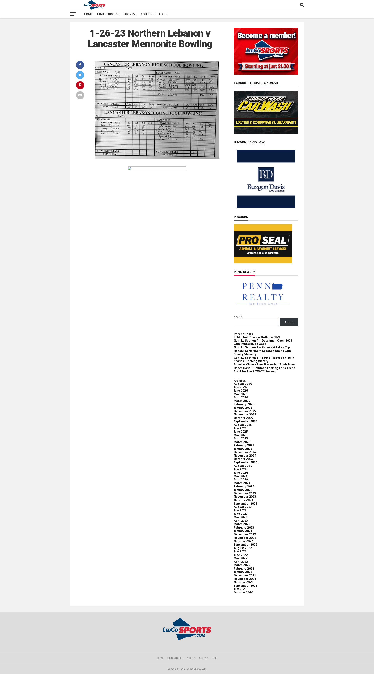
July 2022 (240, 551)
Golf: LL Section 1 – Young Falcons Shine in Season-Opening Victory (264, 359)
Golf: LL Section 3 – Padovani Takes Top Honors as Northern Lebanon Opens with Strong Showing (262, 350)
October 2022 (243, 541)
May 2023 (240, 517)
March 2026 (242, 400)
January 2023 (243, 530)
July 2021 (240, 588)
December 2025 (245, 411)
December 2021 (245, 575)
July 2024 (240, 469)
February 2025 (244, 445)
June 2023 (241, 513)
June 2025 (241, 431)
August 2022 (243, 547)
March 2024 (242, 482)
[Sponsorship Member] (266, 73)
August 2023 (243, 506)
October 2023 (243, 500)
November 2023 (245, 496)
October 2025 (243, 417)
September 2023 (245, 503)
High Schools (107, 14)
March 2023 (242, 523)
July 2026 (240, 387)
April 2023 (241, 520)
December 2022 (245, 534)
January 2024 (243, 489)
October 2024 (243, 459)
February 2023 (244, 527)
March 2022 (242, 565)
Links (163, 14)
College (147, 14)
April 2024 (241, 479)
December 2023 (245, 493)
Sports (129, 14)
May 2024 (240, 476)
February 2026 (244, 404)
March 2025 (242, 441)
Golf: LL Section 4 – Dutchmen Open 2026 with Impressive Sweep (263, 342)
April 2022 (241, 561)
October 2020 (243, 592)
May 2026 (240, 394)
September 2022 (245, 544)
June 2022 (241, 554)
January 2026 (243, 407)
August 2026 (243, 383)
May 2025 (240, 435)
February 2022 (244, 568)
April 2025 (241, 438)
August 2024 (243, 465)
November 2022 (245, 537)
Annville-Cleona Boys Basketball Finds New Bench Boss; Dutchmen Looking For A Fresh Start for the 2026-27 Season (264, 367)
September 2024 (245, 462)
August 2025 (243, 424)
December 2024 (245, 452)
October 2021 (243, 582)
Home (88, 14)
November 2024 (245, 455)
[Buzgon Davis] (266, 207)
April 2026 (241, 397)
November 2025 (245, 414)
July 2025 (240, 428)
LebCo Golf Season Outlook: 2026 (257, 337)
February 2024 (244, 486)
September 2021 (245, 585)
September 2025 (245, 421)
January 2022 (243, 571)
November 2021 (245, 578)
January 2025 (243, 448)
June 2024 (241, 472)
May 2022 (240, 558)
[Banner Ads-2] (266, 132)
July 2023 (240, 510)
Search (238, 316)
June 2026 (241, 390)
